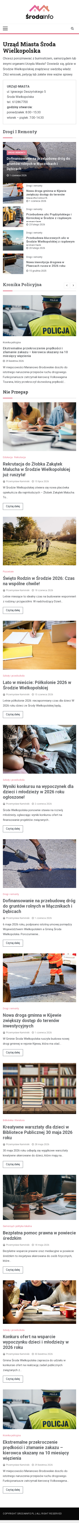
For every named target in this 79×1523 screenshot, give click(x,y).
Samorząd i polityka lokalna (17, 1226)
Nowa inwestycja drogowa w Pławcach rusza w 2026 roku (45, 264)
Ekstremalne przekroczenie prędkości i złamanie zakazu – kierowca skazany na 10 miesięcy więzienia (35, 352)
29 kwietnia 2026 (15, 361)
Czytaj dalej (13, 506)
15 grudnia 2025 (37, 270)
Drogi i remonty (16, 153)
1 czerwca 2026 (37, 201)
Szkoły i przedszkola (14, 675)
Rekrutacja (20, 457)
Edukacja (8, 457)
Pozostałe (8, 571)
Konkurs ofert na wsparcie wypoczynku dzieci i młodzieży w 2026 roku (36, 1342)
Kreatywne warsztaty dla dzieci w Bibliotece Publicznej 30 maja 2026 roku (37, 1132)
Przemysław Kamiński (18, 481)
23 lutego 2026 (37, 224)
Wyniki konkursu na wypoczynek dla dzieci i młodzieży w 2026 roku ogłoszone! (38, 792)
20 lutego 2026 (37, 248)
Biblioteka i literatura (14, 1120)
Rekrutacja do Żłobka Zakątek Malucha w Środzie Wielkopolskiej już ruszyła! (36, 469)
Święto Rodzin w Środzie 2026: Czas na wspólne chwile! (39, 581)
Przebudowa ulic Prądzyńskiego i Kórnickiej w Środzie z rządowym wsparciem (49, 218)
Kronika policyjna (12, 342)
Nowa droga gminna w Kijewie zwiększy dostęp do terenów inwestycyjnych (46, 194)
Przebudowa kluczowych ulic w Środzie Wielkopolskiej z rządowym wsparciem (50, 241)
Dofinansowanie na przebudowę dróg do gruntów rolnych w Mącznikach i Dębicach (38, 164)
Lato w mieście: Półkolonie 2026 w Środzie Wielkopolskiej (37, 685)
